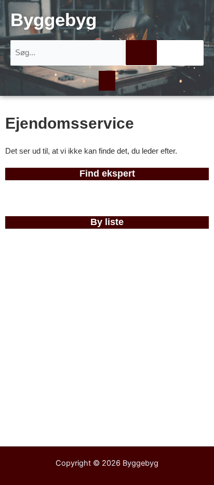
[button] (107, 81)
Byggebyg (53, 19)
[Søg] (141, 52)
